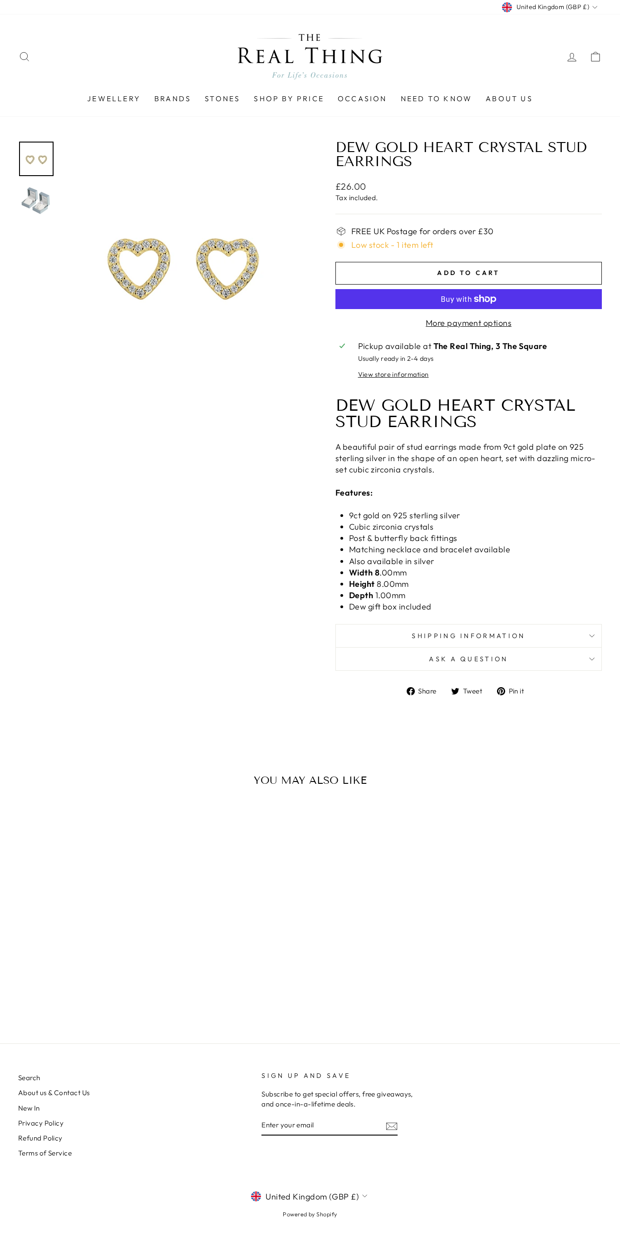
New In (29, 1108)
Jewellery (114, 98)
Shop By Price (289, 98)
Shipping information (468, 636)
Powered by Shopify (310, 1214)
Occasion (362, 98)
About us (509, 98)
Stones (222, 98)
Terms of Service (45, 1153)
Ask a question (468, 659)
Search (29, 1077)
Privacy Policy (41, 1123)
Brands (172, 98)
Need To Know (436, 98)
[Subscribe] (392, 1125)
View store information (393, 374)
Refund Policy (40, 1138)
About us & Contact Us (53, 1092)
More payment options (469, 323)
